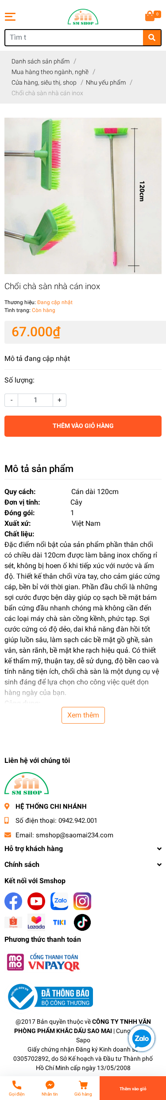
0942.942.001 (77, 821)
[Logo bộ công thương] (48, 996)
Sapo (83, 1040)
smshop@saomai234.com (74, 835)
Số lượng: (19, 380)
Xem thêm (83, 715)
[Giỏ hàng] (150, 17)
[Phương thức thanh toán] (42, 962)
